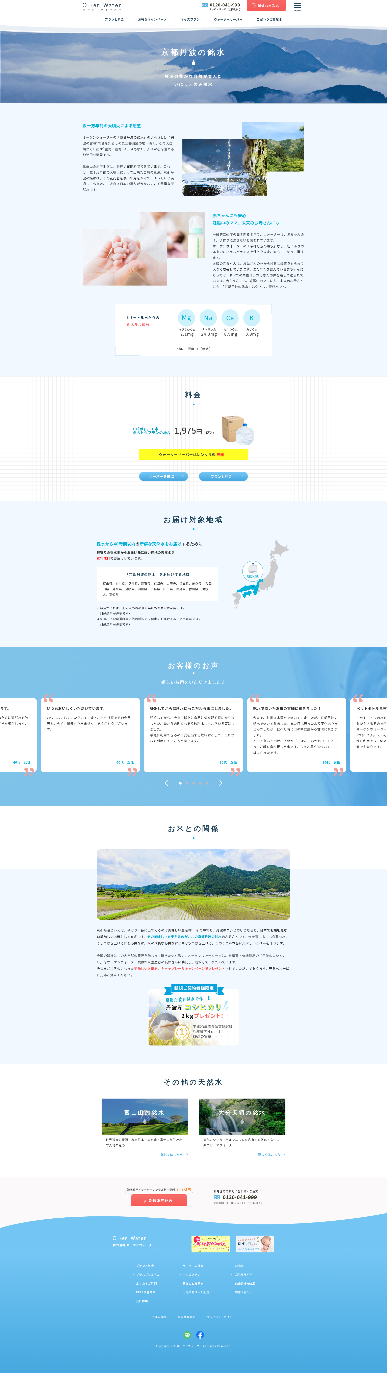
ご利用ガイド (243, 1275)
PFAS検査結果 (145, 1292)
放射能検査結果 (244, 1283)
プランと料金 (114, 19)
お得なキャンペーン (152, 19)
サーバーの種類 (193, 1266)
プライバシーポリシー (221, 1317)
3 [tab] (193, 783)
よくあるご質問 (146, 1283)
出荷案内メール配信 (196, 1292)
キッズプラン (190, 19)
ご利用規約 (159, 1317)
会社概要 (142, 1301)
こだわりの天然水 (269, 19)
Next (222, 783)
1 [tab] (180, 783)
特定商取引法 (186, 1317)
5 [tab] (207, 783)
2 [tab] (187, 783)
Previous (165, 783)
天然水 (238, 1266)
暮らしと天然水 (193, 1283)
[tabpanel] (193, 735)
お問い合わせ (243, 1292)
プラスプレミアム (148, 1275)
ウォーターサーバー (228, 19)
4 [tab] (200, 783)
